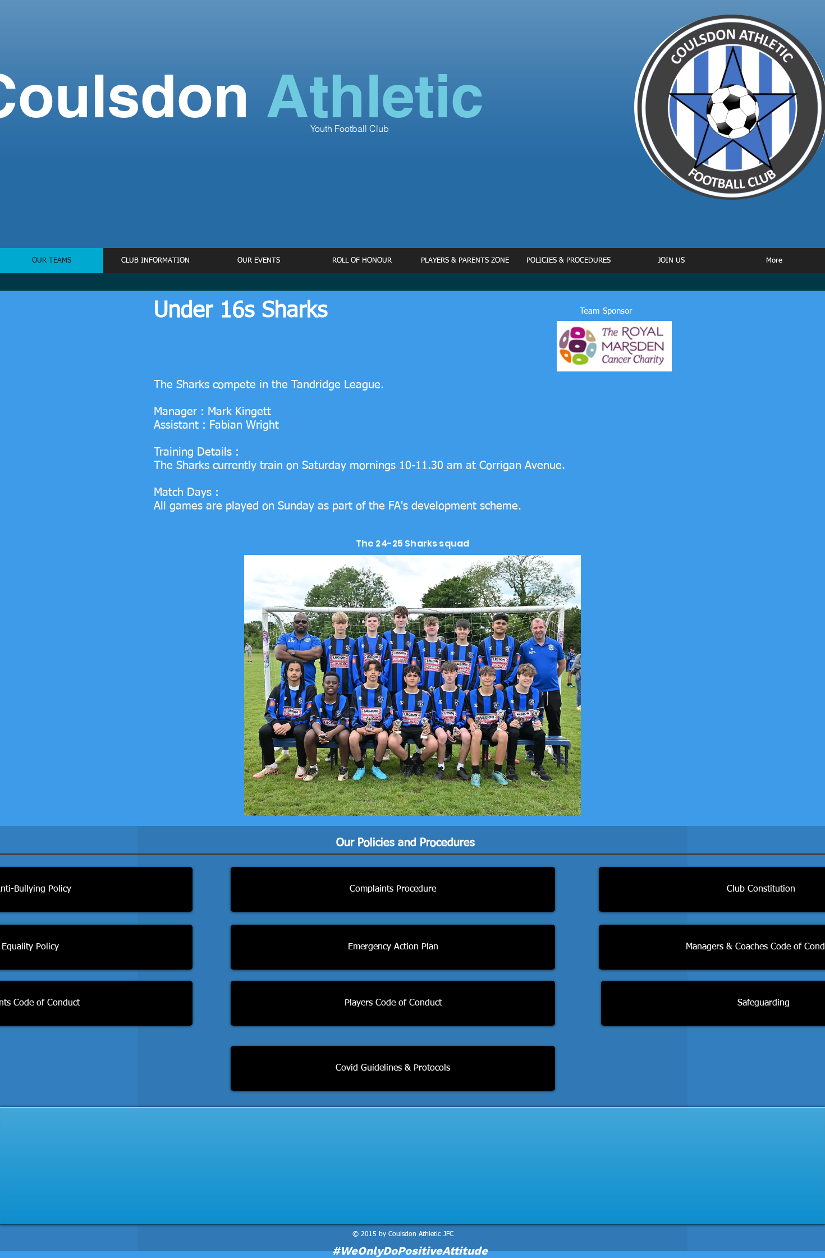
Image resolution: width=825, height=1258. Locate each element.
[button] (155, 260)
